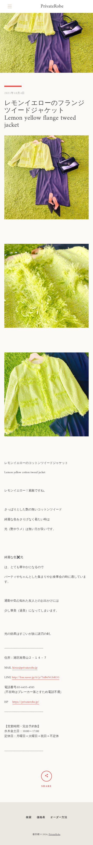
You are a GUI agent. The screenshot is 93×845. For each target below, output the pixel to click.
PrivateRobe (52, 6)
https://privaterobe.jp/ (25, 702)
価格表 (41, 817)
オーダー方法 (58, 817)
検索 (29, 817)
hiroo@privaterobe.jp (24, 667)
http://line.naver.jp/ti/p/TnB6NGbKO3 (35, 677)
